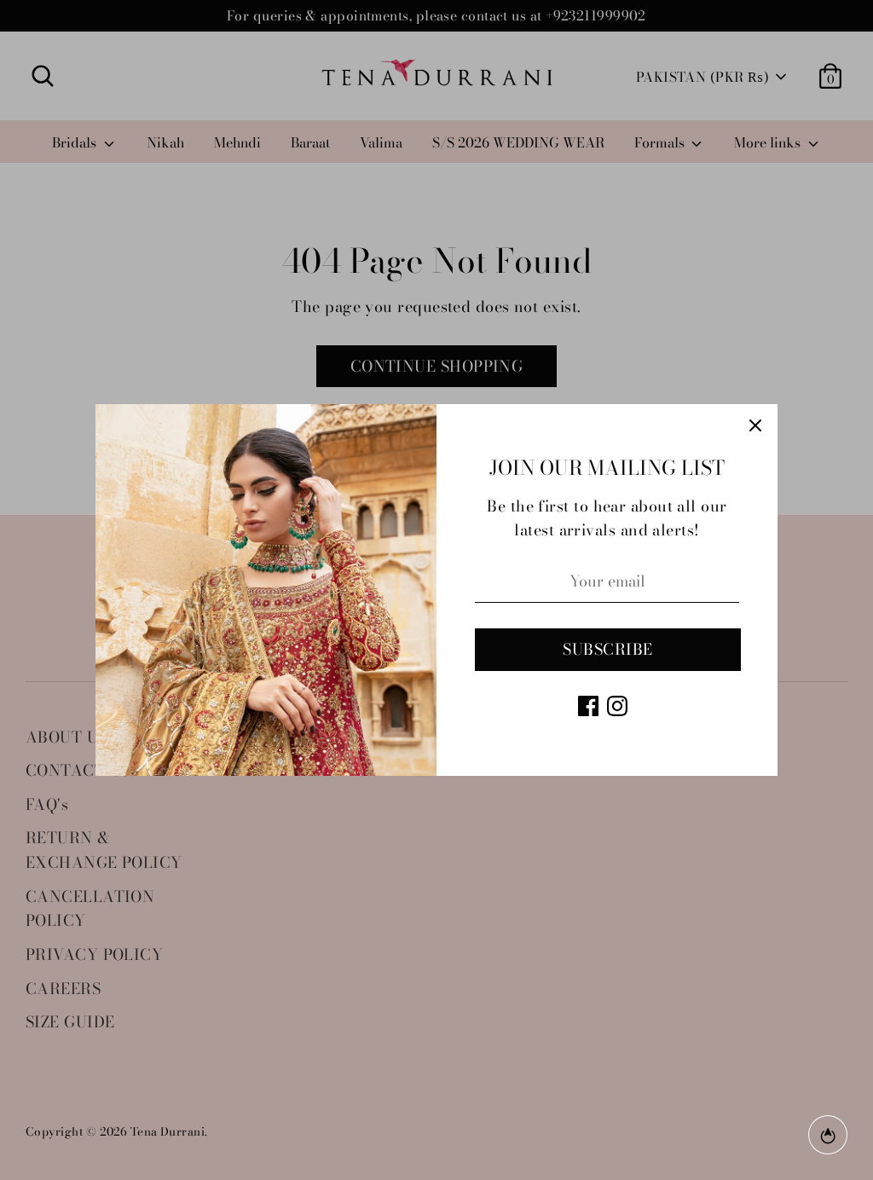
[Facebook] (588, 706)
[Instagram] (617, 706)
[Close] (755, 426)
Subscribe (607, 649)
